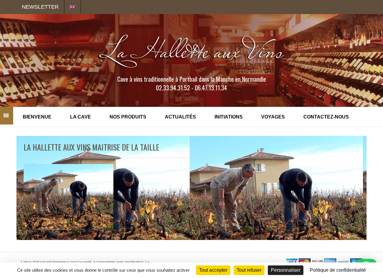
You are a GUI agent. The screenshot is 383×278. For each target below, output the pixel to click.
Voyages (273, 116)
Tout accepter (213, 270)
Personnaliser (285, 270)
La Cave (80, 116)
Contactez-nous (326, 116)
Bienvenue (37, 116)
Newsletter (40, 7)
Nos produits (128, 116)
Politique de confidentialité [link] (338, 270)
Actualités (180, 116)
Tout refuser (249, 270)
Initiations (229, 116)
